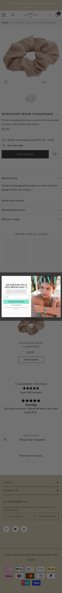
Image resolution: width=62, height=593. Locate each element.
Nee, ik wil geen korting (16, 305)
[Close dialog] (58, 277)
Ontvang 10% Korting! (16, 302)
